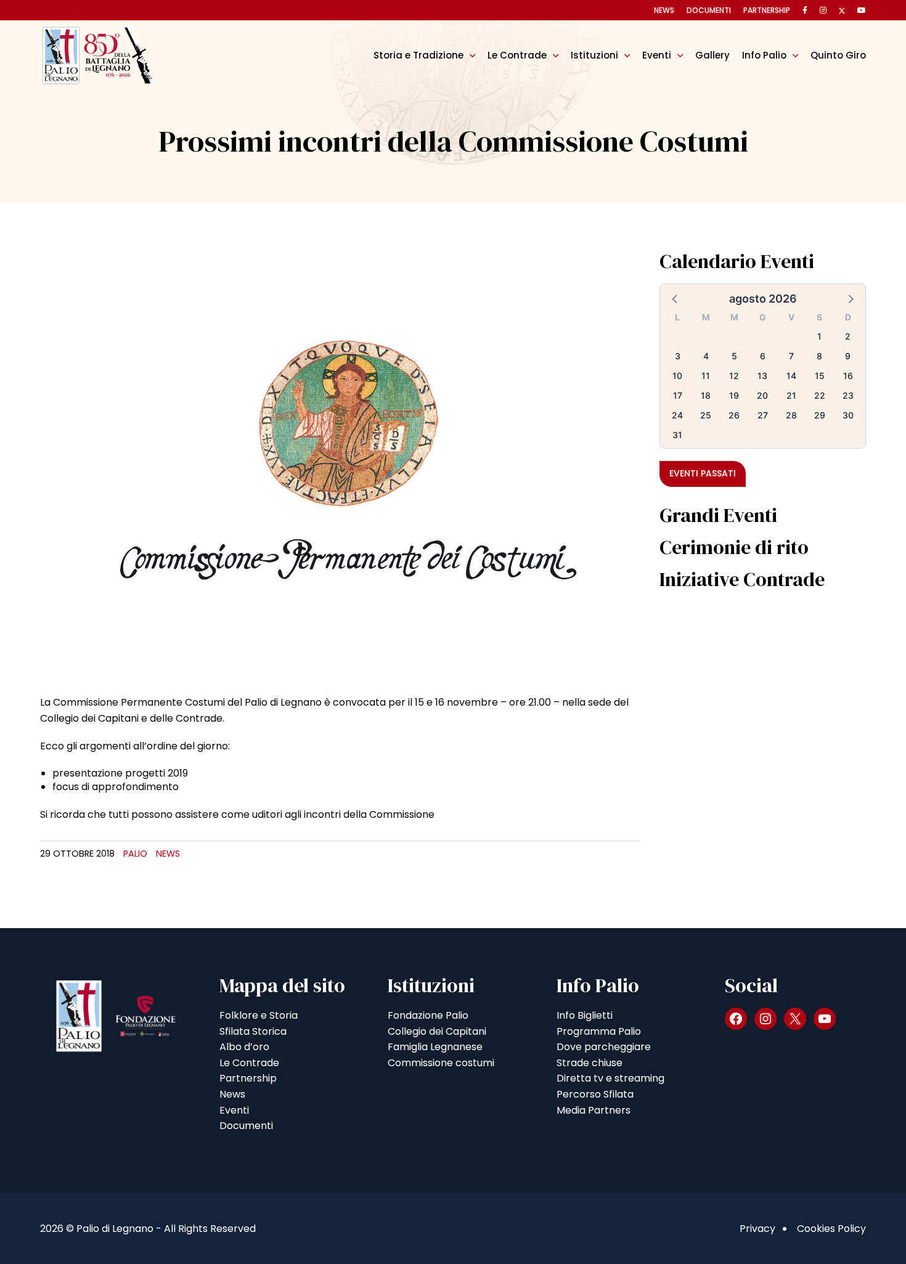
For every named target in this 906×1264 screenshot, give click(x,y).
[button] (675, 298)
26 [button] (734, 415)
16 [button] (848, 375)
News (664, 10)
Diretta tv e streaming (610, 1078)
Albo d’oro (244, 1047)
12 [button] (734, 375)
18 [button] (706, 395)
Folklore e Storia (258, 1015)
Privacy (757, 1228)
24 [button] (677, 415)
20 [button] (762, 395)
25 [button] (705, 415)
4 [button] (706, 356)
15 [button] (820, 375)
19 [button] (734, 395)
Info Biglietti (585, 1015)
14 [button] (791, 375)
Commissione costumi (441, 1063)
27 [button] (762, 415)
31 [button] (677, 435)
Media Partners (594, 1110)
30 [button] (848, 415)
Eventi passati (702, 473)
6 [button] (762, 356)
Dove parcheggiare (604, 1047)
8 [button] (819, 356)
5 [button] (734, 356)
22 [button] (819, 395)
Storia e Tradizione (418, 55)
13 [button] (762, 375)
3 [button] (677, 356)
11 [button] (705, 375)
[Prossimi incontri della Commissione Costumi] (340, 463)
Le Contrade (517, 55)
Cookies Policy (831, 1228)
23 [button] (848, 395)
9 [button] (848, 356)
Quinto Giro (838, 55)
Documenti (709, 10)
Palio (135, 853)
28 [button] (791, 415)
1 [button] (819, 336)
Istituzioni (594, 55)
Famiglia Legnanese (435, 1047)
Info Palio (764, 55)
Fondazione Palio (428, 1015)
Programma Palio (599, 1031)
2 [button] (848, 336)
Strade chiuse (589, 1063)
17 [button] (677, 395)
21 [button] (791, 395)
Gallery (712, 55)
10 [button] (677, 375)
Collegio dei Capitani (437, 1031)
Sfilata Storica (253, 1031)
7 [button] (791, 356)
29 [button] (819, 415)
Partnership (766, 10)
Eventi (656, 55)
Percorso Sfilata (595, 1094)
